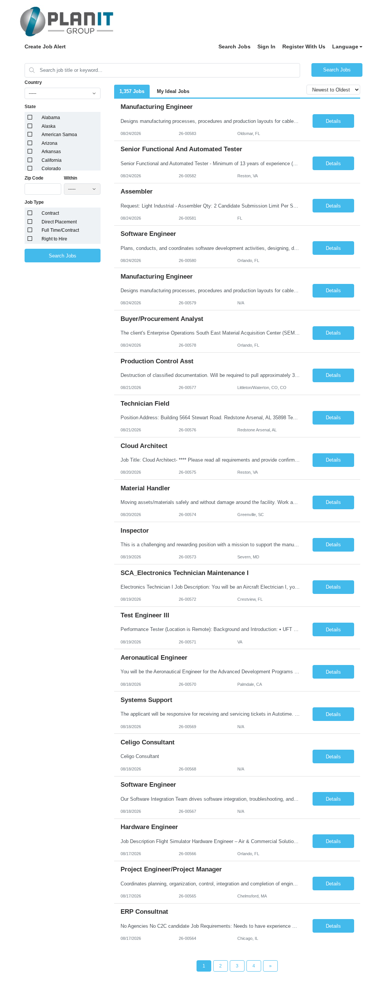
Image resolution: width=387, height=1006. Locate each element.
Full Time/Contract (60, 230)
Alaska (49, 126)
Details (333, 121)
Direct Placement (59, 222)
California (52, 160)
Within (70, 178)
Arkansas (51, 151)
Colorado (51, 168)
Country (33, 82)
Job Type (34, 202)
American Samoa (59, 134)
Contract (50, 213)
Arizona (49, 143)
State (30, 106)
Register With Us (303, 46)
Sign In (266, 46)
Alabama (51, 117)
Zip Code (34, 178)
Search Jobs (234, 46)
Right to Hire (54, 239)
